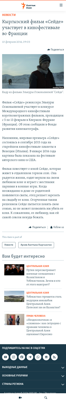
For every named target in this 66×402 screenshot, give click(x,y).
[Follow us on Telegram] (30, 357)
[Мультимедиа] (20, 397)
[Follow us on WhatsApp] (38, 357)
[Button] (55, 49)
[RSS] (54, 357)
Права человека (35, 316)
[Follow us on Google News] (46, 357)
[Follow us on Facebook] (21, 357)
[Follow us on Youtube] (5, 357)
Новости (9, 15)
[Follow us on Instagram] (13, 357)
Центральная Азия (37, 266)
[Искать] (45, 397)
